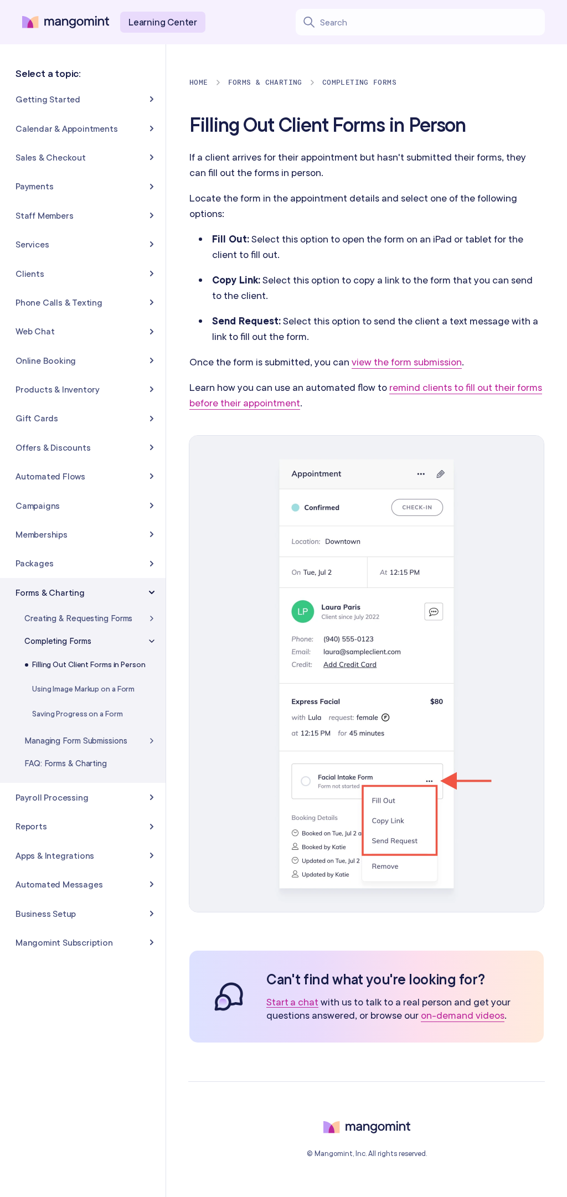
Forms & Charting (265, 82)
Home (198, 82)
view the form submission (407, 361)
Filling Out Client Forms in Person (89, 664)
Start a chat (292, 1002)
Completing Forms (359, 82)
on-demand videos (462, 1015)
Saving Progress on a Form (77, 714)
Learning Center (162, 22)
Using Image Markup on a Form (83, 689)
